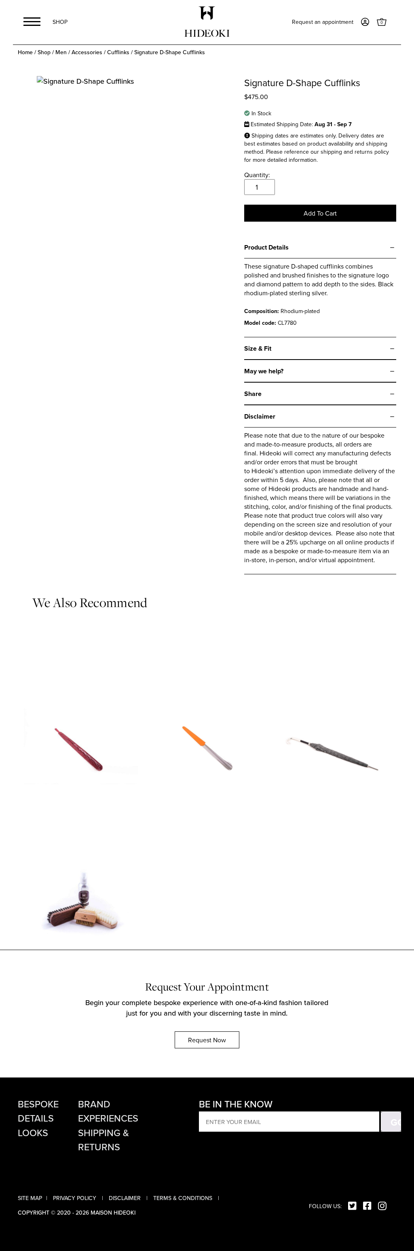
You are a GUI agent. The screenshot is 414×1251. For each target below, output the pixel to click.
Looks (33, 1133)
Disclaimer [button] (125, 1198)
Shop (60, 22)
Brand (94, 1104)
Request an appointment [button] (322, 22)
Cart (382, 22)
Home (25, 52)
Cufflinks (118, 52)
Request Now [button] (207, 1039)
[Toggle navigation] (31, 22)
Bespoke (38, 1104)
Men (61, 52)
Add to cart (320, 213)
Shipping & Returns (103, 1140)
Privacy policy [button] (75, 1198)
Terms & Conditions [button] (183, 1198)
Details (36, 1118)
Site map (30, 1198)
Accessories (87, 52)
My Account (365, 22)
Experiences (108, 1118)
